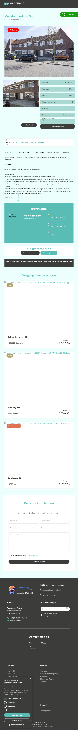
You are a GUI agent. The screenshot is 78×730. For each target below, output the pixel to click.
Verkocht (11, 671)
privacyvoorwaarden (31, 555)
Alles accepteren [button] (17, 715)
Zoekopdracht (45, 710)
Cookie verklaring (48, 726)
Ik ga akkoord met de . (50, 615)
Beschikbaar (12, 676)
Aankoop (43, 676)
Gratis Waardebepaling (49, 673)
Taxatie (43, 681)
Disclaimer (37, 726)
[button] (17, 725)
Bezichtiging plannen (30, 253)
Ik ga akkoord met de (25, 555)
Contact (66, 152)
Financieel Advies (47, 679)
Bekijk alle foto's (29, 125)
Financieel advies (57, 126)
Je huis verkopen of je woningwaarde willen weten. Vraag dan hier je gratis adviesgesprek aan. (39, 262)
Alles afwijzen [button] (17, 720)
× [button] (30, 679)
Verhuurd (11, 673)
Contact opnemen (49, 253)
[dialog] (17, 702)
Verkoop (43, 671)
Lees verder (15, 694)
